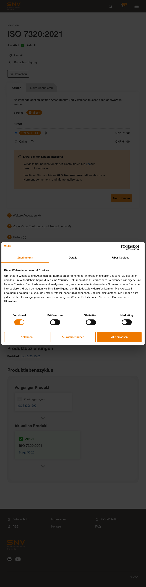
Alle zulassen (119, 336)
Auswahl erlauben (73, 336)
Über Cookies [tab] (120, 257)
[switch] (55, 322)
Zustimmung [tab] (25, 257)
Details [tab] (73, 257)
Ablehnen (27, 336)
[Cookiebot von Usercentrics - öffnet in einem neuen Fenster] (126, 247)
